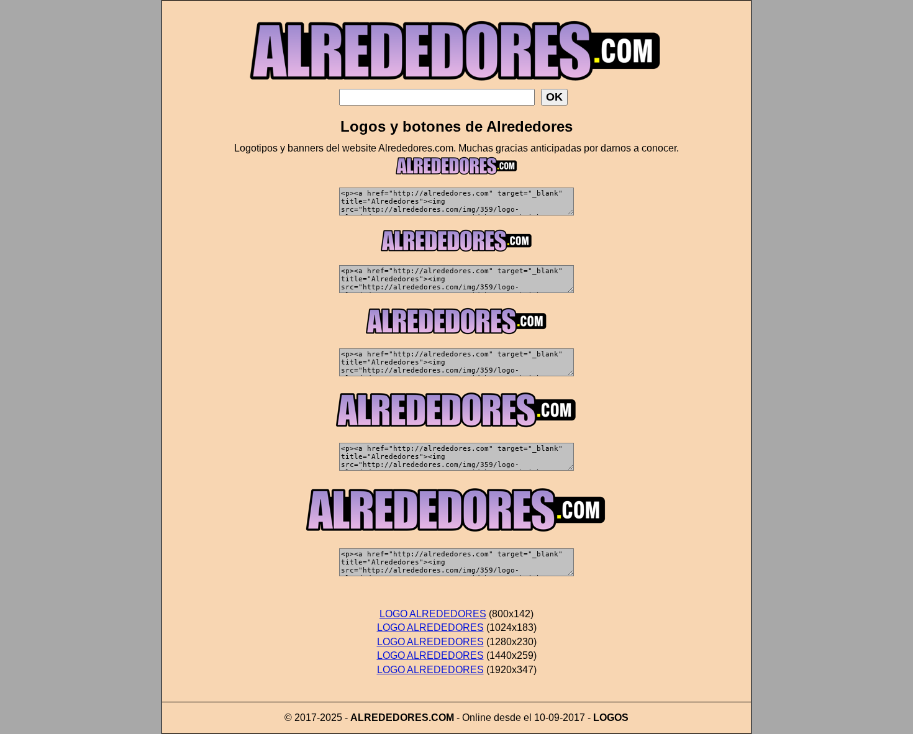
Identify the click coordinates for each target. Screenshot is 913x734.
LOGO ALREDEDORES (432, 614)
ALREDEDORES (389, 717)
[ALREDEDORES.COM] (456, 85)
